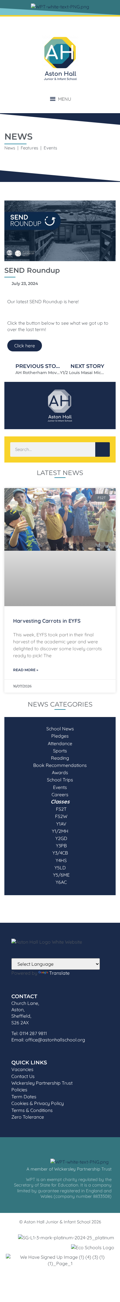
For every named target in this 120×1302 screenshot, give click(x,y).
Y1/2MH (60, 831)
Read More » (25, 670)
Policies (19, 1089)
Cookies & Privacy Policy (37, 1103)
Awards (60, 772)
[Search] (102, 449)
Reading (60, 758)
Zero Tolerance (27, 1117)
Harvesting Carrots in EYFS (47, 620)
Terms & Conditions (32, 1110)
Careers (60, 794)
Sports (60, 751)
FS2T (60, 809)
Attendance (60, 743)
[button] (64, 99)
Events (60, 787)
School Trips (60, 780)
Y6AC (60, 882)
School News (60, 729)
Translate (59, 973)
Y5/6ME (60, 875)
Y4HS (60, 860)
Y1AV (60, 824)
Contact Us (23, 1076)
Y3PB (60, 845)
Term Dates (23, 1096)
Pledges (60, 736)
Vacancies (22, 1069)
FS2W (60, 816)
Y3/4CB (60, 853)
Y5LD (60, 868)
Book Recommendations (60, 765)
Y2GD (60, 838)
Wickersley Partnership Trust (42, 1083)
